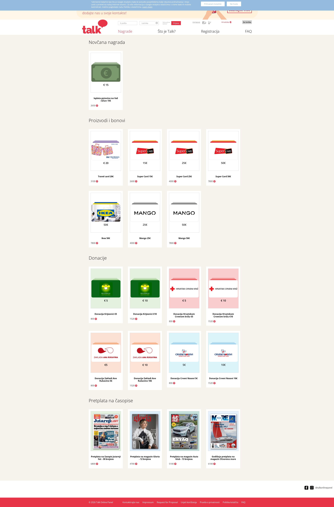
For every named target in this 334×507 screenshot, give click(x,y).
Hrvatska (225, 22)
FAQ (248, 31)
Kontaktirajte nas (131, 502)
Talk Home (95, 27)
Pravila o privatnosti (210, 502)
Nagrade (125, 31)
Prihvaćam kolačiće (212, 4)
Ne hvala (234, 4)
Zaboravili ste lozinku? (166, 23)
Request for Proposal (167, 502)
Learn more (147, 7)
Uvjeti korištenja (189, 502)
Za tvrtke (247, 22)
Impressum (148, 502)
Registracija (210, 31)
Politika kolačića (230, 502)
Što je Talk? (167, 31)
